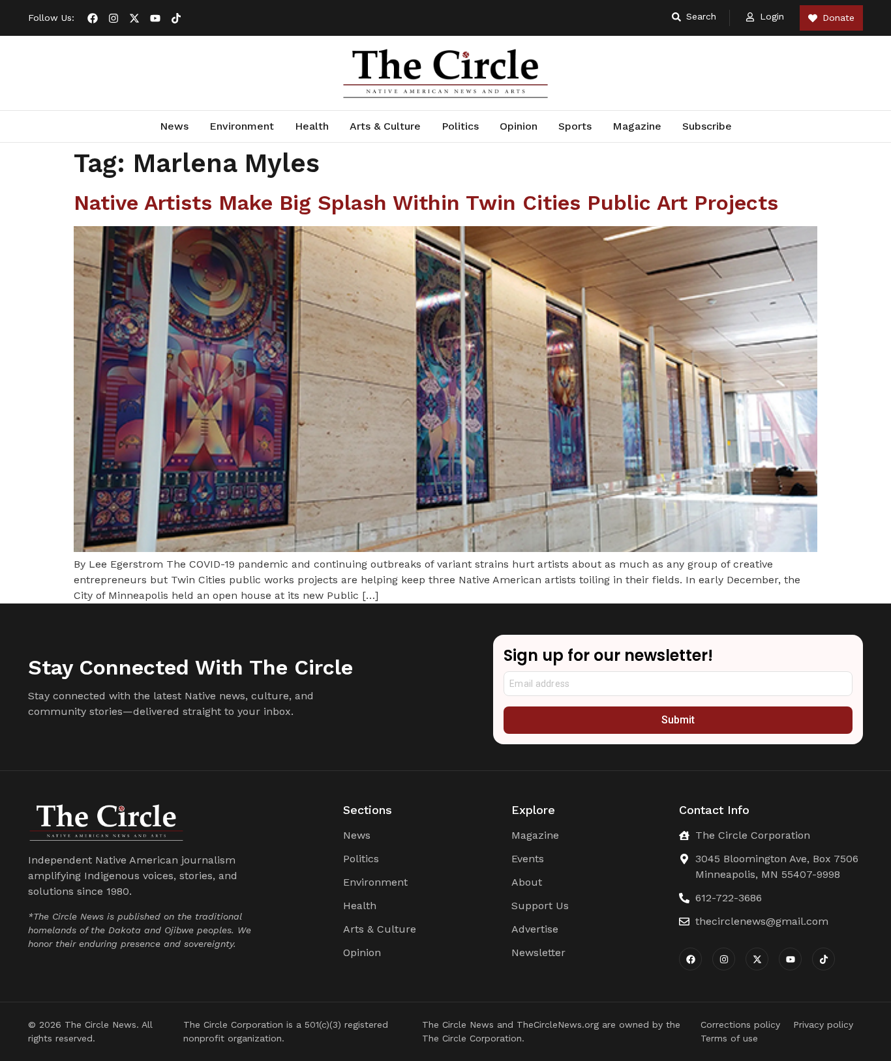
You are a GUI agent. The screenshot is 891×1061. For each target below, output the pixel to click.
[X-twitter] (134, 18)
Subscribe (707, 126)
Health (312, 126)
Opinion (518, 126)
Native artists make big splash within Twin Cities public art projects (429, 202)
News (174, 126)
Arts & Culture (385, 126)
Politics (460, 126)
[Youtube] (155, 18)
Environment (241, 126)
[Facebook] (92, 18)
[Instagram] (113, 18)
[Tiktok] (176, 18)
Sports (575, 126)
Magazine (636, 126)
